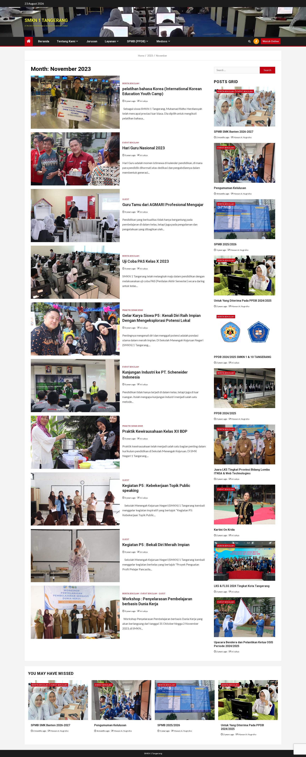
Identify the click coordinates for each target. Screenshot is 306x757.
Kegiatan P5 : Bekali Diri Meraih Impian (155, 545)
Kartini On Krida (224, 529)
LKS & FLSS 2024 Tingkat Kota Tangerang (242, 586)
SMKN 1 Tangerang (46, 20)
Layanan (110, 41)
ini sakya (144, 101)
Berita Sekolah (130, 83)
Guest (125, 199)
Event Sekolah (130, 142)
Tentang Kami (66, 41)
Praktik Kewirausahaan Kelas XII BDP (154, 431)
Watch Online (271, 41)
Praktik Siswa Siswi (132, 310)
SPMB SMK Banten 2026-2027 (233, 131)
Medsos (162, 41)
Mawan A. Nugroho (242, 137)
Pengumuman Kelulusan (230, 188)
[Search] (249, 41)
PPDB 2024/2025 (225, 413)
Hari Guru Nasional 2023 (143, 148)
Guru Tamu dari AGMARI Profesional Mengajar (162, 204)
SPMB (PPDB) (136, 41)
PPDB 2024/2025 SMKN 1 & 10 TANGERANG (242, 357)
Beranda (43, 41)
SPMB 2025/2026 (225, 244)
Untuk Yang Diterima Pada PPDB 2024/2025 (242, 300)
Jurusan (91, 41)
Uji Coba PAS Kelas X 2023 (145, 261)
